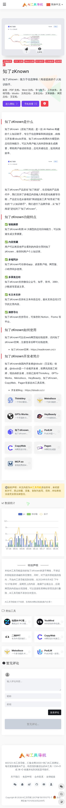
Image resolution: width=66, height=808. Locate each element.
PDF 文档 (19, 61)
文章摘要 (49, 93)
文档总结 (25, 93)
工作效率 (50, 61)
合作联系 (38, 776)
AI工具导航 (35, 487)
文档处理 (7, 61)
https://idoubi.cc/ (34, 390)
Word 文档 (29, 61)
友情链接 (50, 776)
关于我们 (15, 776)
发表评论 (54, 712)
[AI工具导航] (33, 4)
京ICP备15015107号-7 (42, 797)
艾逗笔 (13, 96)
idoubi (15, 93)
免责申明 (27, 776)
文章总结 (37, 93)
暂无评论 (12, 663)
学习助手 (40, 61)
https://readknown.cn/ (42, 349)
